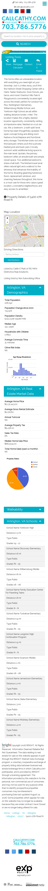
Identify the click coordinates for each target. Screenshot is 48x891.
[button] (24, 44)
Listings (16, 813)
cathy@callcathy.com (25, 7)
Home (7, 813)
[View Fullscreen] (7, 228)
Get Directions (13, 260)
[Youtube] (27, 851)
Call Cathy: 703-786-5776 (25, 2)
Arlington (31, 813)
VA (23, 813)
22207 (20, 816)
